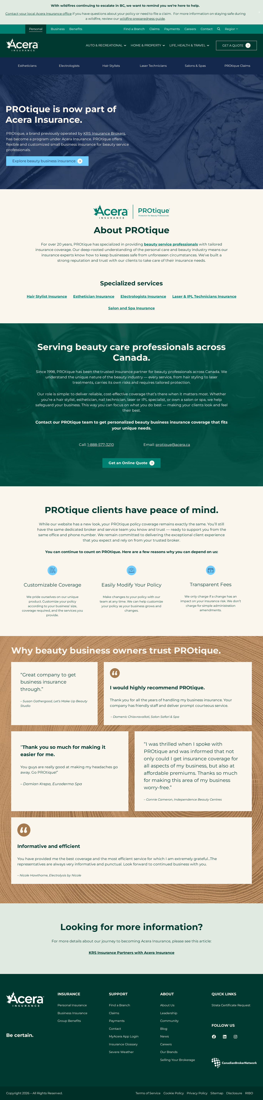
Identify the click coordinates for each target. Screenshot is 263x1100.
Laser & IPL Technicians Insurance (204, 296)
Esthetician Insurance (93, 296)
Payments (172, 29)
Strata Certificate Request (231, 1005)
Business (58, 29)
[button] (218, 29)
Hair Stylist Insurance (47, 296)
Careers (190, 29)
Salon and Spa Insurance (131, 308)
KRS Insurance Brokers (104, 133)
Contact (207, 29)
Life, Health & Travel (187, 45)
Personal (35, 29)
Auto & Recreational (104, 45)
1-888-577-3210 (100, 444)
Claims (154, 29)
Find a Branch (134, 29)
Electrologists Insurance (143, 296)
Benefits (75, 29)
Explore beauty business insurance (43, 161)
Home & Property (146, 45)
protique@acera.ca (173, 444)
